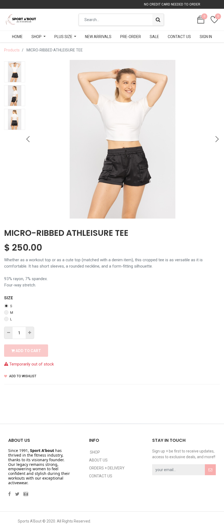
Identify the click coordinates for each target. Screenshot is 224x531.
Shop (94, 452)
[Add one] (29, 333)
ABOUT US (98, 460)
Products (12, 50)
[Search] (158, 19)
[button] (28, 139)
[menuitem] (17, 37)
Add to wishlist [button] (22, 376)
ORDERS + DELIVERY (107, 468)
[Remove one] (8, 333)
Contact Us (100, 476)
